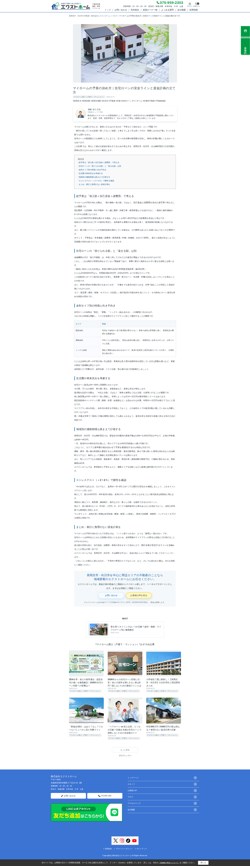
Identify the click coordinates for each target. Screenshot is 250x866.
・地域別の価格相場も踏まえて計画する (93, 177)
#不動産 (112, 101)
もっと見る (125, 750)
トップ (108, 10)
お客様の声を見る (138, 595)
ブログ (130, 797)
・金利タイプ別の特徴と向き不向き (91, 170)
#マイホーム (137, 101)
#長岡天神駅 (96, 101)
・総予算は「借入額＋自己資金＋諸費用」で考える (98, 162)
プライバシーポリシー (124, 849)
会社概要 (181, 10)
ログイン (189, 6)
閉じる (203, 863)
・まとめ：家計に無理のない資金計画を (93, 184)
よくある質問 (167, 10)
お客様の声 (132, 790)
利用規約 (108, 849)
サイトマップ (141, 849)
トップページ (133, 778)
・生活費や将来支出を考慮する (90, 173)
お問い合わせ (120, 10)
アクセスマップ (134, 803)
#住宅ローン (126, 101)
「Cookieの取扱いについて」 (168, 863)
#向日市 (105, 101)
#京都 (118, 101)
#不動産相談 (160, 101)
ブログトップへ (125, 755)
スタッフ (131, 784)
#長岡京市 (77, 101)
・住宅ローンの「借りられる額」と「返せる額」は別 (99, 166)
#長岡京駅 (86, 101)
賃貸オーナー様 (150, 10)
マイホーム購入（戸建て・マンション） (89, 97)
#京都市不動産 (149, 101)
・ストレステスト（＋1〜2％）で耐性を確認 (95, 181)
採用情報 (193, 10)
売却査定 (135, 10)
